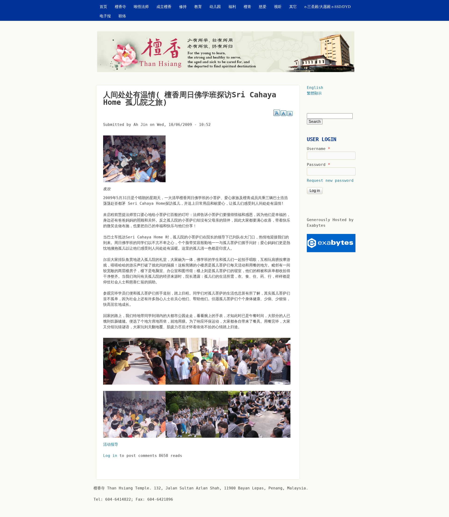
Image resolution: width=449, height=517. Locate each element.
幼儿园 (215, 7)
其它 (293, 7)
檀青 (247, 7)
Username (318, 148)
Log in (110, 455)
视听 (278, 7)
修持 (183, 7)
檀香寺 (120, 7)
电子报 (105, 16)
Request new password (330, 180)
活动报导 (110, 444)
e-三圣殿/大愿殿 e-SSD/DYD (327, 7)
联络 (122, 16)
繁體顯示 (314, 93)
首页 (103, 7)
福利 (232, 7)
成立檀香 (163, 7)
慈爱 (262, 7)
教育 (198, 7)
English (315, 87)
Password (318, 164)
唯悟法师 (141, 7)
